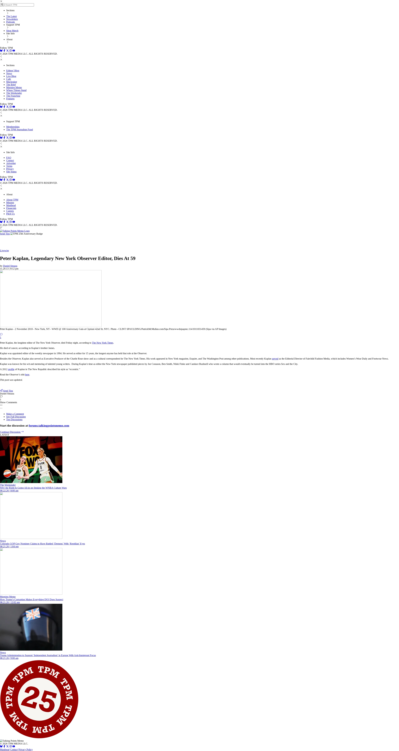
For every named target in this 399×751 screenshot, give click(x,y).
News (9, 73)
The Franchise (13, 96)
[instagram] (10, 51)
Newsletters (12, 19)
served (275, 358)
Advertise (11, 163)
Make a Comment (15, 414)
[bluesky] (1, 51)
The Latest (11, 16)
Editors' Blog (12, 70)
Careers (10, 211)
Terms (9, 166)
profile (11, 369)
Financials (11, 208)
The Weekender (14, 93)
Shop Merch (12, 30)
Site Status (11, 171)
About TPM (12, 199)
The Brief (11, 84)
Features (10, 98)
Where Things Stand (16, 90)
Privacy (10, 169)
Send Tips (5, 233)
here (27, 374)
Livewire (4, 250)
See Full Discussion (16, 416)
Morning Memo (14, 87)
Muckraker (11, 81)
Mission (10, 202)
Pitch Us (10, 213)
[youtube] (13, 51)
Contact (10, 160)
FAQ (8, 157)
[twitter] (7, 746)
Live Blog (11, 76)
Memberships (12, 126)
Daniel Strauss (10, 266)
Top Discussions (14, 419)
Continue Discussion (10, 432)
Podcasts (10, 22)
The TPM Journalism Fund (19, 129)
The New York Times (102, 342)
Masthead (11, 205)
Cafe (8, 79)
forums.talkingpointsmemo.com (49, 425)
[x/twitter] (7, 51)
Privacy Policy (25, 749)
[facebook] (4, 51)
